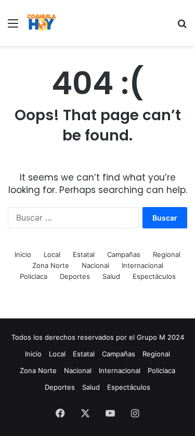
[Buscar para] (182, 27)
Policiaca (33, 276)
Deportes (75, 276)
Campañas (123, 254)
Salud (111, 276)
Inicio (23, 254)
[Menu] (13, 27)
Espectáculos (154, 276)
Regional (166, 254)
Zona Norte (50, 265)
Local (52, 254)
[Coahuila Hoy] (41, 23)
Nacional (95, 265)
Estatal (84, 254)
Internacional (142, 265)
